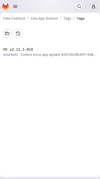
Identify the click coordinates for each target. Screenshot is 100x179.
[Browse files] (7, 33)
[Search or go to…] (79, 6)
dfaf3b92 (10, 55)
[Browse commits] (18, 33)
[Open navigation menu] (15, 6)
